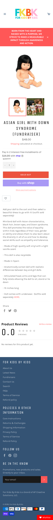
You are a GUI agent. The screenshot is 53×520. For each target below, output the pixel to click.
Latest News (9, 372)
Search (6, 386)
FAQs (5, 390)
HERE (16, 297)
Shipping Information (14, 427)
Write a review (45, 324)
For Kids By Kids (16, 504)
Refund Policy (10, 441)
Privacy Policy (10, 432)
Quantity (7, 159)
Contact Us (8, 381)
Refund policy (10, 399)
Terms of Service (11, 395)
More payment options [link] (26, 190)
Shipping (15, 143)
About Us (7, 368)
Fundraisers (9, 377)
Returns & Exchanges (14, 423)
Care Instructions (12, 418)
